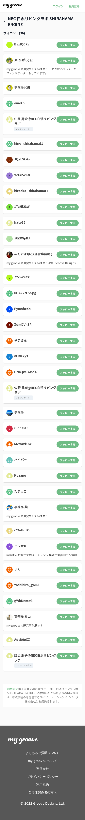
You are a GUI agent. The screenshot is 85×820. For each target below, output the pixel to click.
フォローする (67, 45)
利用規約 (42, 784)
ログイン (58, 6)
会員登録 (73, 6)
